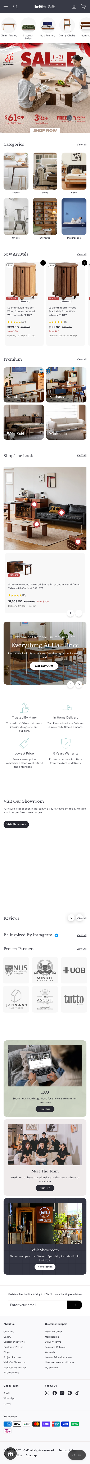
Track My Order (53, 1331)
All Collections (11, 1372)
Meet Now (45, 1187)
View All (81, 949)
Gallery (7, 1336)
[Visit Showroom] (45, 1223)
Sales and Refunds (55, 1347)
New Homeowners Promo (59, 1362)
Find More (45, 1109)
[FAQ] (45, 1065)
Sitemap (31, 1455)
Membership (52, 1336)
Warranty (50, 1352)
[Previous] (70, 613)
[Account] (74, 6)
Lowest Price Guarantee (58, 1357)
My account (51, 1367)
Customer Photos (13, 1347)
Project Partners (13, 1357)
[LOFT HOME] (44, 6)
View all (81, 144)
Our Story (9, 1331)
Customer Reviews (14, 1341)
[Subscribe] (74, 1305)
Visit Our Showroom (15, 1362)
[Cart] (83, 6)
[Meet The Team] (45, 1144)
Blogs (7, 1352)
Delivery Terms (53, 1341)
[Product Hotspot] (34, 504)
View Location (45, 1266)
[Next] (78, 613)
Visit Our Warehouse (15, 1367)
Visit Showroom (16, 824)
